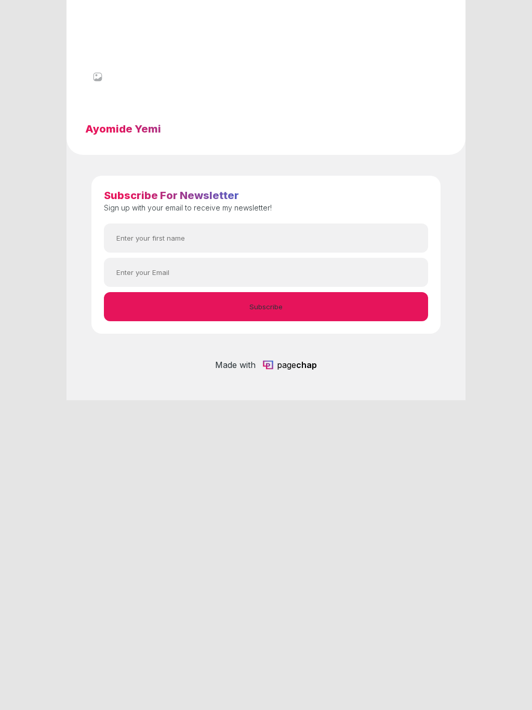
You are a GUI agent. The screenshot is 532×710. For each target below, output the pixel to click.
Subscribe (266, 307)
